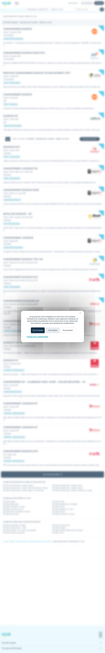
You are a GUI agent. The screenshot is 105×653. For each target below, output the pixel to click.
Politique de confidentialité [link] (37, 337)
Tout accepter (38, 330)
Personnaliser (68, 330)
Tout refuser (52, 330)
